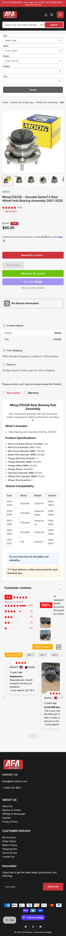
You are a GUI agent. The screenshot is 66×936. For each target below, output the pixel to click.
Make (5, 46)
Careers (6, 817)
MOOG (6, 191)
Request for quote (33, 273)
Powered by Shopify (43, 932)
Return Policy (9, 845)
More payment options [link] (33, 287)
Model (6, 56)
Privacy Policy (10, 821)
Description (13, 392)
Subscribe (53, 886)
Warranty (33, 392)
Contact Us (8, 856)
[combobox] (33, 25)
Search (54, 24)
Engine (6, 66)
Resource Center (11, 810)
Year (5, 35)
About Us (7, 806)
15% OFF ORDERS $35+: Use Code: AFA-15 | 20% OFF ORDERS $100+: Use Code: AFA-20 (33, 3)
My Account (9, 837)
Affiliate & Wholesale (13, 813)
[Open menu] (60, 14)
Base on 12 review (14, 601)
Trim (5, 76)
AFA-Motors (27, 932)
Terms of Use (9, 852)
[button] (61, 699)
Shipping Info (9, 848)
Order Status (9, 841)
